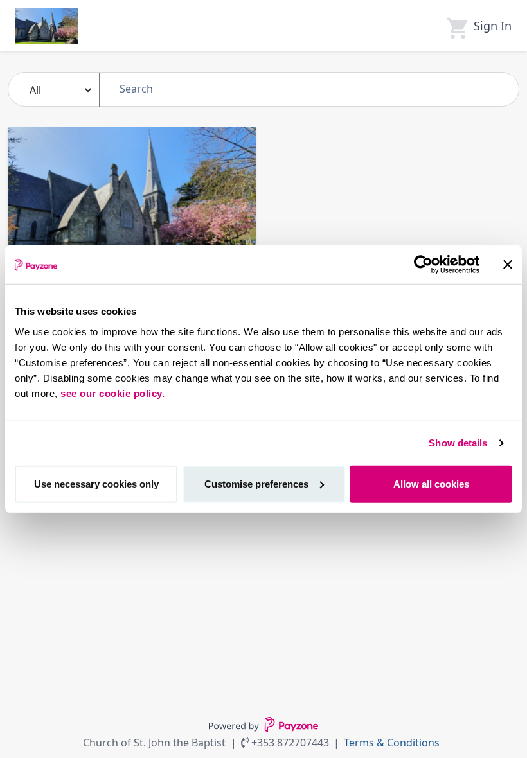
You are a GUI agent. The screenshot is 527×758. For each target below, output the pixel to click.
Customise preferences (256, 483)
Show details (458, 442)
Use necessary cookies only (96, 483)
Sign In (493, 25)
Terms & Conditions (392, 743)
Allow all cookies (431, 483)
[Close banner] (507, 264)
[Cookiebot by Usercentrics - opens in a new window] (423, 264)
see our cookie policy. (112, 392)
